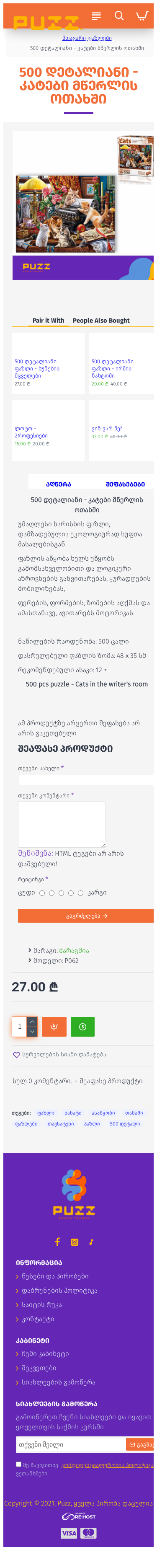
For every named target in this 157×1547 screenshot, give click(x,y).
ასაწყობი (103, 1113)
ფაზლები (100, 38)
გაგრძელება (83, 916)
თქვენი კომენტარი (43, 795)
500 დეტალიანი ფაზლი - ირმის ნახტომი (113, 368)
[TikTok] (91, 1242)
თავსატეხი (61, 1124)
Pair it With (48, 320)
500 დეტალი (125, 1124)
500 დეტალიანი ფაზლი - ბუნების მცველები (37, 368)
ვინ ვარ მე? (107, 428)
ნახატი (73, 1113)
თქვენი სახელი (38, 768)
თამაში (134, 1113)
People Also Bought (101, 320)
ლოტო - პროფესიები (31, 432)
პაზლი (92, 1124)
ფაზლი (45, 1113)
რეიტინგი (31, 879)
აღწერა (58, 484)
